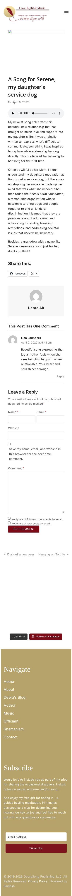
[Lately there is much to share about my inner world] (19, 602)
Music (9, 713)
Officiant (11, 721)
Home (9, 681)
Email (41, 412)
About (9, 689)
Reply (60, 376)
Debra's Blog (14, 697)
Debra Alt (36, 308)
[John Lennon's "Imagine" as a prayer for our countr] (52, 602)
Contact (11, 737)
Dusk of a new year (20, 554)
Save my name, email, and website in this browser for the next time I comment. (35, 454)
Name (13, 412)
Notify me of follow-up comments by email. (37, 519)
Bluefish (9, 886)
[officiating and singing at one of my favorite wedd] (52, 621)
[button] (66, 12)
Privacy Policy (38, 881)
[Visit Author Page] (36, 296)
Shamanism (14, 729)
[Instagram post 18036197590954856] (19, 621)
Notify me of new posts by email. (31, 523)
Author (10, 705)
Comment (16, 468)
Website (13, 428)
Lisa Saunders (31, 338)
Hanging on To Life (51, 554)
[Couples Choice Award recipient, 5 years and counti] (19, 582)
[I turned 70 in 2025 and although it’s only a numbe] (52, 582)
